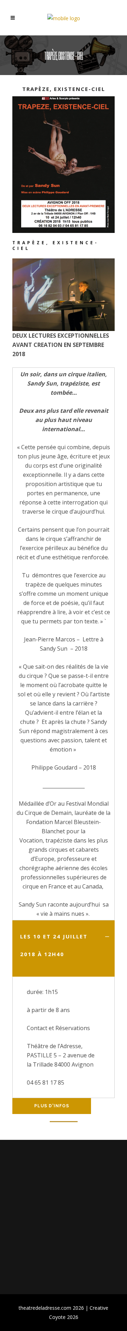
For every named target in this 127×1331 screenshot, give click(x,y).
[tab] (63, 948)
